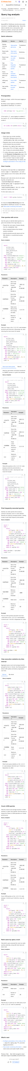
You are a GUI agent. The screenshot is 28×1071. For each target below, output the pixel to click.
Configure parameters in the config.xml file (14, 161)
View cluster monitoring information (13, 206)
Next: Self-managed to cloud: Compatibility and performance (17, 1054)
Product (24, 20)
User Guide (22, 8)
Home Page (3, 8)
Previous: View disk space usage (5, 1054)
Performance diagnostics (8, 10)
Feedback (16, 1062)
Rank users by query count (13, 87)
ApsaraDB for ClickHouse (13, 8)
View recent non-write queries (13, 58)
